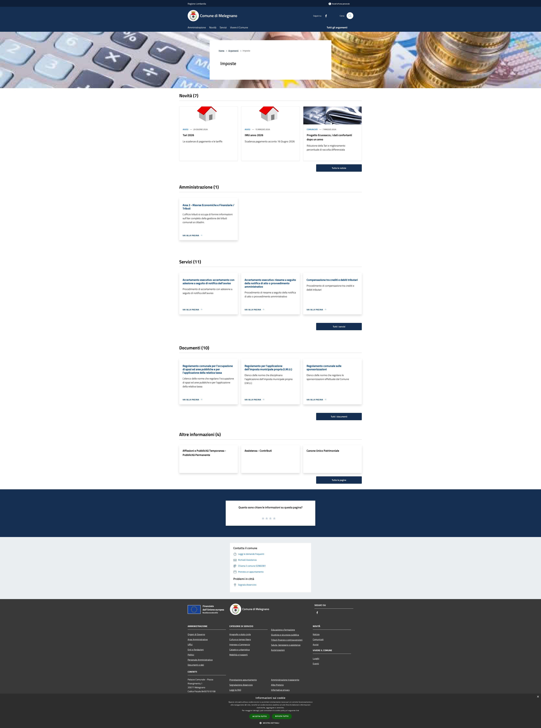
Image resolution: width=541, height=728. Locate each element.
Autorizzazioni (278, 650)
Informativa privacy (280, 690)
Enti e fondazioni (196, 649)
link (297, 710)
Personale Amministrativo (200, 659)
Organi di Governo (196, 634)
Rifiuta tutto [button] (282, 716)
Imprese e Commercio (239, 644)
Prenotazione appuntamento (243, 679)
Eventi (316, 663)
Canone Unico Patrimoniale (323, 450)
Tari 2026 (188, 135)
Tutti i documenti (339, 416)
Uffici (190, 644)
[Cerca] (350, 15)
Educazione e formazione (283, 629)
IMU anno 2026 (254, 135)
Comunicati (312, 129)
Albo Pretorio (277, 685)
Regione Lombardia (197, 3)
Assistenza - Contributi (258, 450)
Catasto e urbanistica (239, 649)
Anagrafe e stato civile (240, 634)
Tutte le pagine (339, 480)
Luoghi (316, 658)
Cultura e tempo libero (240, 639)
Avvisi (185, 129)
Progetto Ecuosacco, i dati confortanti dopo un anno (329, 137)
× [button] (538, 697)
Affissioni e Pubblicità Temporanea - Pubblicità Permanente (204, 452)
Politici (191, 654)
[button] (270, 723)
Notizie (316, 634)
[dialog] (270, 711)
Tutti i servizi (339, 326)
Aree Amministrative (198, 639)
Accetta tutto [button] (259, 716)
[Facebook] (325, 15)
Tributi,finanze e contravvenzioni (286, 640)
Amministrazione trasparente (285, 679)
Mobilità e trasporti (238, 654)
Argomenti (233, 50)
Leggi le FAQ (235, 690)
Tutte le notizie (339, 168)
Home (221, 50)
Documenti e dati (196, 664)
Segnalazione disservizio (241, 685)
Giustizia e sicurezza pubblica (285, 634)
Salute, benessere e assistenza (285, 645)
